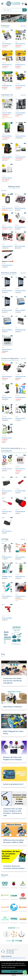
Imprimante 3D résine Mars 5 (7, 136)
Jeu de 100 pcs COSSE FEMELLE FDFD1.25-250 (20, 490)
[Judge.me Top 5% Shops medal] (14, 934)
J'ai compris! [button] (14, 971)
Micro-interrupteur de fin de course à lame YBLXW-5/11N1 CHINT (7, 490)
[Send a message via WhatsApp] (24, 972)
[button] (6, 20)
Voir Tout (23, 26)
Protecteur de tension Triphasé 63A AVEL (7, 349)
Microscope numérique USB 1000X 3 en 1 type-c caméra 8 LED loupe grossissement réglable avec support (7, 437)
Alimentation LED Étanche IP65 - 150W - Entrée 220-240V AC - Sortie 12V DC (7, 310)
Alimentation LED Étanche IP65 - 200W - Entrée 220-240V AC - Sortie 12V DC (20, 290)
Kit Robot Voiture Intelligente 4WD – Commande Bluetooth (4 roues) (7, 64)
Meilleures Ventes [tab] (14, 186)
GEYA (16, 328)
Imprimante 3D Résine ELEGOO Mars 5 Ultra (20, 112)
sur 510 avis (5, 642)
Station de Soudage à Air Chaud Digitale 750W (7, 376)
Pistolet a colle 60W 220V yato (7, 618)
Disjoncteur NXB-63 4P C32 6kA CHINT (7, 329)
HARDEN (4, 225)
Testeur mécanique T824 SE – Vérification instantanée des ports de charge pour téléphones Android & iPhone (7, 208)
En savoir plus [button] (11, 967)
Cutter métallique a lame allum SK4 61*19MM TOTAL (7, 596)
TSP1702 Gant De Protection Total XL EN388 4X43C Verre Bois (7, 557)
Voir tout (23, 95)
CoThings (4, 62)
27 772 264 (10, 953)
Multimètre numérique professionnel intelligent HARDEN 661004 (7, 227)
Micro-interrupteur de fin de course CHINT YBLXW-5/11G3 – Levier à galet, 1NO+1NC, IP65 (7, 531)
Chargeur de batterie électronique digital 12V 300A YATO (7, 246)
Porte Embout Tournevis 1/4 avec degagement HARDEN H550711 (7, 265)
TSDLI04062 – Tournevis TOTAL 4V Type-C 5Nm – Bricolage (7, 576)
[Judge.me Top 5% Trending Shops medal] (21, 934)
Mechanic (4, 206)
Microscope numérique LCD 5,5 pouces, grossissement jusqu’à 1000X (7, 397)
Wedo (16, 41)
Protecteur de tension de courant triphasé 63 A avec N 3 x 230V (20, 468)
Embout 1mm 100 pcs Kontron (7, 511)
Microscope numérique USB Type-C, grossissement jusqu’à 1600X (7, 418)
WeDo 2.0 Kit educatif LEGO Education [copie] (20, 43)
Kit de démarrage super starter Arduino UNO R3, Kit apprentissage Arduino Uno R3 (7, 43)
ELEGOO (17, 111)
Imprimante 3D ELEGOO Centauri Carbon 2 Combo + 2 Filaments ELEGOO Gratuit (7, 157)
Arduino (3, 41)
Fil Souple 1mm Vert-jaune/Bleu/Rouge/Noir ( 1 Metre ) (7, 468)
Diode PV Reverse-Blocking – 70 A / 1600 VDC (20, 329)
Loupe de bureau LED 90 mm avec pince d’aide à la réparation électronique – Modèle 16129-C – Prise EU (20, 376)
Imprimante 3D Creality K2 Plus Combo (20, 136)
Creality (17, 134)
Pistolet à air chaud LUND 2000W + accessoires (20, 418)
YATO (3, 244)
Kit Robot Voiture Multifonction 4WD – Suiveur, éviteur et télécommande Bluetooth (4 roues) (20, 85)
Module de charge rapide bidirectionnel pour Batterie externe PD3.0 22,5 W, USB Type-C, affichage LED (20, 208)
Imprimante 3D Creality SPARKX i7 (7, 178)
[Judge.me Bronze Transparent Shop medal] (6, 934)
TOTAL (3, 555)
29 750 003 (10, 951)
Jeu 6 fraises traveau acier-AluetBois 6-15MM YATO (20, 596)
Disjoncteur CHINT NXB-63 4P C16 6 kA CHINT (20, 310)
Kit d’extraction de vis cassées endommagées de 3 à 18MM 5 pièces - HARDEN (20, 227)
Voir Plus (23, 539)
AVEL (3, 347)
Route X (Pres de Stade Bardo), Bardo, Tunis (14, 958)
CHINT (16, 308)
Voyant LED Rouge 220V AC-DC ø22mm (20, 511)
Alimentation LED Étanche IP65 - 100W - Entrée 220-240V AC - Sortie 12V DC (7, 290)
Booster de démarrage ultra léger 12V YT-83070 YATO (20, 246)
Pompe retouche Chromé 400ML (20, 576)
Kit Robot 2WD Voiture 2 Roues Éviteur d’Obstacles (7, 85)
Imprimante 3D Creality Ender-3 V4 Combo (20, 157)
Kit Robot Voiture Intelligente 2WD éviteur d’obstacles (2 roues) (20, 64)
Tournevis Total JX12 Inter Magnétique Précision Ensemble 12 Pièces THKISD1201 (20, 557)
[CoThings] (12, 3)
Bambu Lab (4, 111)
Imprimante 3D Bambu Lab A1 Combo (7, 112)
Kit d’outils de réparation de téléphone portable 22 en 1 (20, 397)
